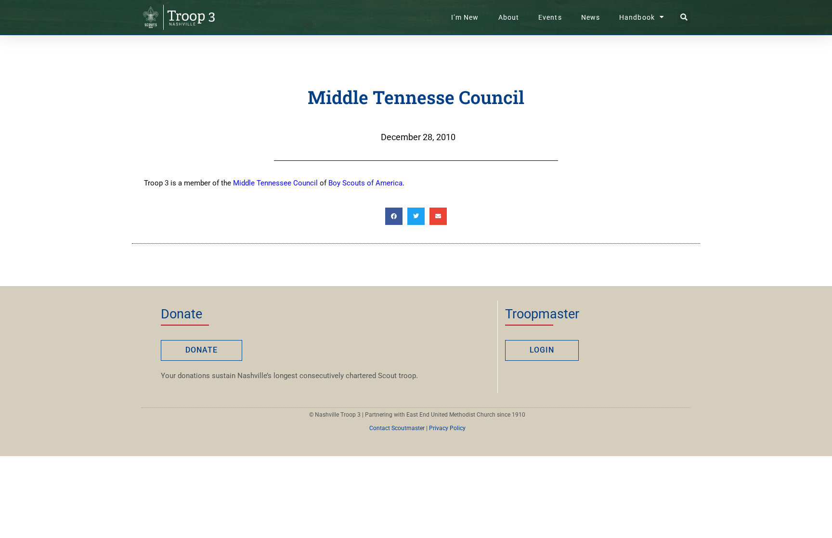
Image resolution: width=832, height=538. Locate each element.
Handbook (637, 17)
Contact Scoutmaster (397, 428)
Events (550, 17)
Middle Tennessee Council (275, 183)
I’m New (465, 17)
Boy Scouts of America (365, 183)
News (590, 17)
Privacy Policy (447, 428)
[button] (683, 17)
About (509, 17)
